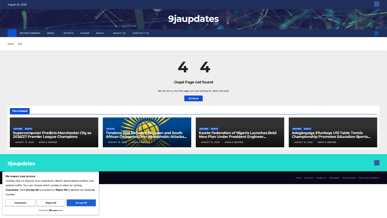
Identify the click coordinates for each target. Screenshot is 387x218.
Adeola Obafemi (48, 142)
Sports (68, 33)
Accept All (81, 202)
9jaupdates (193, 18)
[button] (371, 33)
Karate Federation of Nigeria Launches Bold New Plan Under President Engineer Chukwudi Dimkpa (237, 137)
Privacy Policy (349, 178)
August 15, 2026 (24, 142)
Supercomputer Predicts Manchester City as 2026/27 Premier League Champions (52, 135)
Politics (110, 129)
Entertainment (30, 33)
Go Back (193, 98)
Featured (18, 129)
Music (100, 33)
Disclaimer (334, 178)
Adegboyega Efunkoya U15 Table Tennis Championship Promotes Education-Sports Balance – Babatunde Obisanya (329, 137)
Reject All (51, 202)
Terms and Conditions (369, 178)
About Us (119, 33)
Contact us (141, 33)
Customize (20, 202)
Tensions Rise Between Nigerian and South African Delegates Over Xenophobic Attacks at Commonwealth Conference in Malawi (145, 137)
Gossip (84, 33)
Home (11, 43)
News (51, 33)
